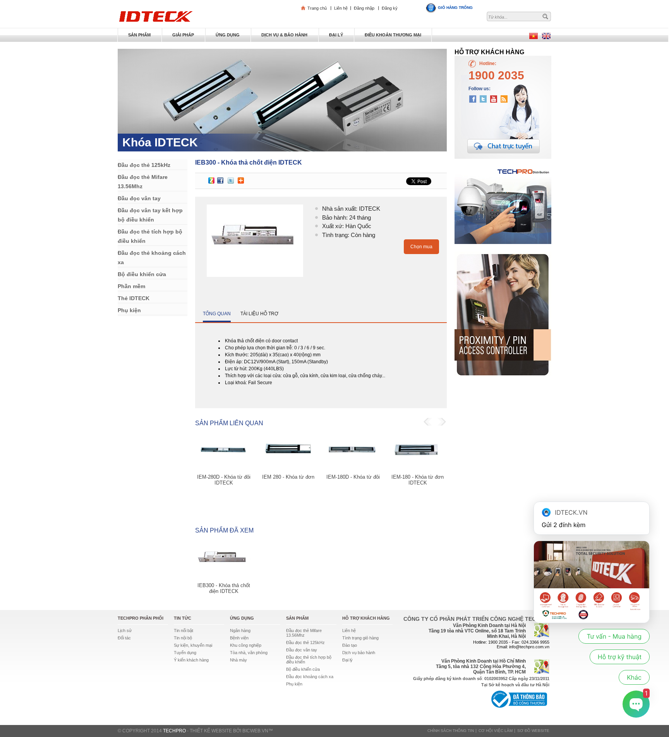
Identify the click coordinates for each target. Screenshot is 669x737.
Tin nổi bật (183, 630)
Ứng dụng (242, 618)
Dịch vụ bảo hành (358, 652)
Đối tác (124, 638)
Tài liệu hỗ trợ (259, 313)
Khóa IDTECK (160, 142)
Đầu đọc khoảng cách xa (309, 676)
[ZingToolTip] (211, 180)
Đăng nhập (364, 8)
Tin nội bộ (183, 638)
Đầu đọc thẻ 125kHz (305, 642)
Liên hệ (341, 8)
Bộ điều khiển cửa (303, 669)
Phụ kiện (294, 684)
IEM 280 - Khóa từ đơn (288, 477)
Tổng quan (217, 313)
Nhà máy (238, 660)
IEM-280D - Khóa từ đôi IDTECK (223, 480)
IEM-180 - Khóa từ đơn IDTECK (417, 480)
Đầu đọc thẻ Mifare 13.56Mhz (304, 632)
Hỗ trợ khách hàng (366, 618)
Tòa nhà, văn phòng (249, 652)
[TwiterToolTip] (485, 98)
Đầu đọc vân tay (301, 650)
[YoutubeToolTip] (496, 98)
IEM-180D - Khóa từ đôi (353, 477)
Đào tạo (349, 645)
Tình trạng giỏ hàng (360, 638)
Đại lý (347, 660)
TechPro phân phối (140, 618)
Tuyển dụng (185, 652)
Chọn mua (421, 246)
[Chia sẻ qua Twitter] (231, 180)
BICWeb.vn (255, 731)
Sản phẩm (297, 618)
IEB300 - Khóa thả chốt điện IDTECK (223, 588)
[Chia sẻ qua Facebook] (220, 180)
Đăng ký (390, 8)
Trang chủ (317, 8)
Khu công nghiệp (245, 645)
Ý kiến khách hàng (191, 660)
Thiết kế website (211, 731)
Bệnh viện (239, 638)
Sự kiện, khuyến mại (193, 645)
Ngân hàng (240, 630)
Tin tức (182, 618)
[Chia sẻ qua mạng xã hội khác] (241, 180)
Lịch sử (125, 630)
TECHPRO (174, 731)
